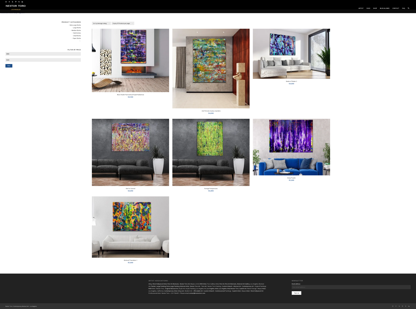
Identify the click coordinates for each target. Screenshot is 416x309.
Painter (153, 286)
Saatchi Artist (236, 291)
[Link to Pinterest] (15, 1)
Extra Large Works (75, 25)
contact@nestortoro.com (197, 293)
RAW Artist (203, 284)
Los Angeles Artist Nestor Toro (229, 288)
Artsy (150, 284)
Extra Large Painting (172, 286)
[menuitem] (361, 8)
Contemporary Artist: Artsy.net (174, 291)
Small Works (77, 36)
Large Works (77, 28)
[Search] (408, 8)
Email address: (296, 284)
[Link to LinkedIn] (22, 1)
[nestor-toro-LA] (15, 8)
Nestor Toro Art (185, 284)
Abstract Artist (184, 286)
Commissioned (220, 291)
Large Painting (161, 286)
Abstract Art (237, 286)
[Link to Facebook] (9, 1)
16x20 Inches (77, 33)
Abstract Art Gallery (243, 284)
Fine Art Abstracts (173, 284)
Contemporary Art (248, 286)
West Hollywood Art (257, 291)
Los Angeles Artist (212, 288)
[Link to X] (12, 1)
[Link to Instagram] (6, 1)
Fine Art (221, 284)
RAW (150, 288)
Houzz (192, 284)
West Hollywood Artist (160, 284)
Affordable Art (198, 291)
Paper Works (77, 38)
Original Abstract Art (171, 288)
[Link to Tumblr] (19, 1)
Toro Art (204, 286)
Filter (8, 66)
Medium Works (76, 30)
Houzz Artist (262, 288)
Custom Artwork (227, 286)
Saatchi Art (242, 288)
